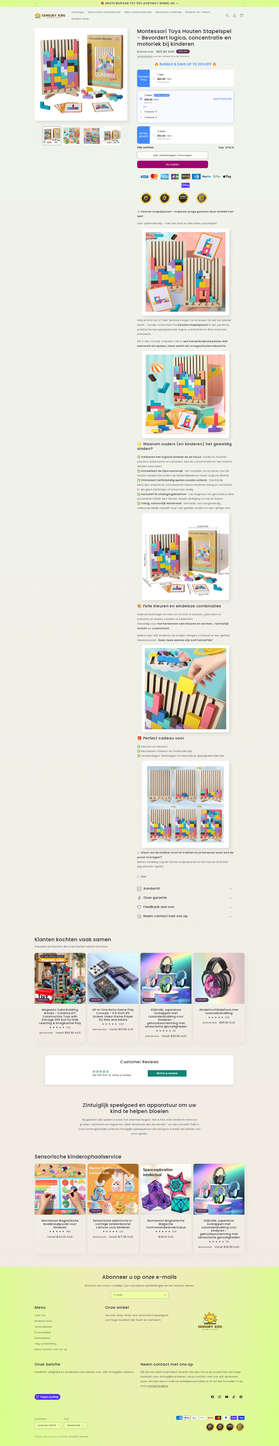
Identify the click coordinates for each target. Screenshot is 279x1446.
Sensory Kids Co (51, 1436)
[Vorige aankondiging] (35, 3)
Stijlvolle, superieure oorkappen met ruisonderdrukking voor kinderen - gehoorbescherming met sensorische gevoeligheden (166, 1018)
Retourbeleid (42, 1338)
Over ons (40, 1315)
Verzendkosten (145, 56)
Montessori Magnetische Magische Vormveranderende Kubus (166, 1224)
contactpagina (158, 1386)
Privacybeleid (43, 1332)
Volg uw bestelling (46, 1343)
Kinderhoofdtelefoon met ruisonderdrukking (219, 1011)
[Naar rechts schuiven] (125, 135)
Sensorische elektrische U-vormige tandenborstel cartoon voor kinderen (113, 1224)
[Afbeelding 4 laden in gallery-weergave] (111, 136)
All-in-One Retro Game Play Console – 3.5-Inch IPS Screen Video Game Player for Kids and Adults (113, 1015)
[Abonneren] (164, 1295)
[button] (227, 15)
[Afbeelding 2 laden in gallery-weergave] (71, 136)
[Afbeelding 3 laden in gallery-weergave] (92, 136)
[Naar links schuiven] (38, 135)
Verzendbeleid (43, 1326)
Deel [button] (143, 876)
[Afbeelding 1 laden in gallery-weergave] (51, 136)
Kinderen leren (43, 1321)
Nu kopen (172, 164)
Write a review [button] (167, 1073)
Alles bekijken (139, 1262)
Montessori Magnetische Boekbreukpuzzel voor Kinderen (59, 1224)
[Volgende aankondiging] (243, 3)
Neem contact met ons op (51, 1349)
